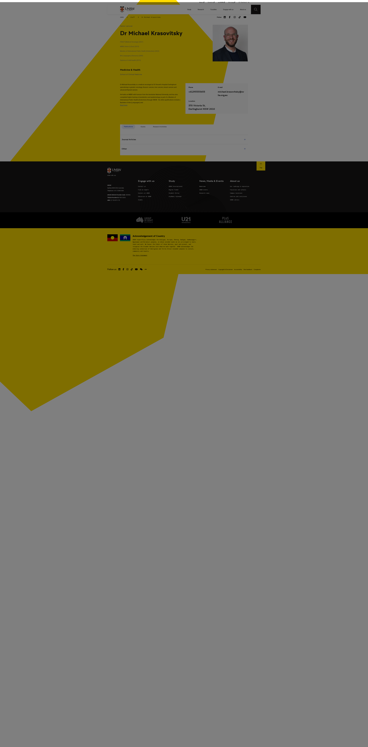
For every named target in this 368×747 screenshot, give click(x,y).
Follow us (111, 269)
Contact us (142, 186)
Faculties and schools (238, 190)
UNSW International (175, 186)
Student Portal (174, 193)
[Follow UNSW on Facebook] (123, 269)
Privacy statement (211, 269)
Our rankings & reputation (239, 186)
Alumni (140, 200)
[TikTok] (239, 17)
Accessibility (238, 269)
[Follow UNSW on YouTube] (136, 269)
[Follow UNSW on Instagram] (127, 269)
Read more (123, 105)
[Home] (127, 9)
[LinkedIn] (224, 17)
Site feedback (248, 269)
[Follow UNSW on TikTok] (131, 269)
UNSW (122, 17)
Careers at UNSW (144, 193)
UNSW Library (234, 200)
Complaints (257, 269)
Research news (204, 193)
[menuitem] (189, 9)
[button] (261, 166)
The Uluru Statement (140, 255)
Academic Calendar (175, 196)
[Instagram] (234, 17)
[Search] (256, 9)
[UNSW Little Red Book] (145, 269)
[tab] (128, 126)
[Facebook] (229, 17)
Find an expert (143, 190)
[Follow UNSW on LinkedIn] (119, 269)
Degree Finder (174, 190)
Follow (219, 17)
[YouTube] (244, 17)
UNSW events (203, 190)
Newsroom (202, 186)
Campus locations (236, 193)
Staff (132, 17)
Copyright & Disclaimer (225, 269)
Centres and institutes (238, 196)
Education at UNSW (144, 196)
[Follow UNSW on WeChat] (141, 269)
